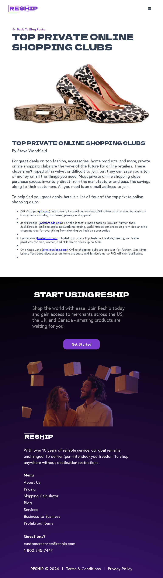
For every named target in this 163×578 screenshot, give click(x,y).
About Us (32, 482)
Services (31, 509)
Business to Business (42, 516)
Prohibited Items (38, 523)
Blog (28, 503)
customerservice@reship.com (49, 543)
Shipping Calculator (41, 496)
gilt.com (43, 211)
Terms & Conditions (83, 569)
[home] (27, 8)
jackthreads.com (50, 223)
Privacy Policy (120, 569)
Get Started (81, 344)
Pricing (30, 489)
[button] (149, 8)
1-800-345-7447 (38, 550)
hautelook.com (47, 238)
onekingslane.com (55, 250)
